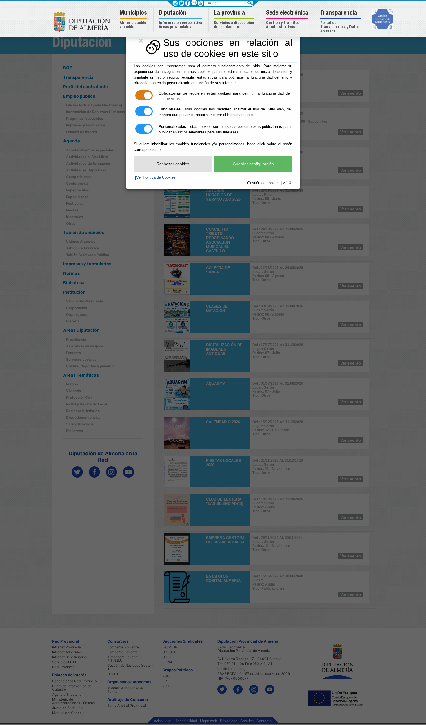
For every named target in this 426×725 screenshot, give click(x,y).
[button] (134, 20)
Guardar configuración (253, 164)
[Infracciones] (383, 20)
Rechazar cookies (172, 164)
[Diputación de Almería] (83, 21)
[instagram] (194, 2)
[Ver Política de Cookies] (156, 177)
